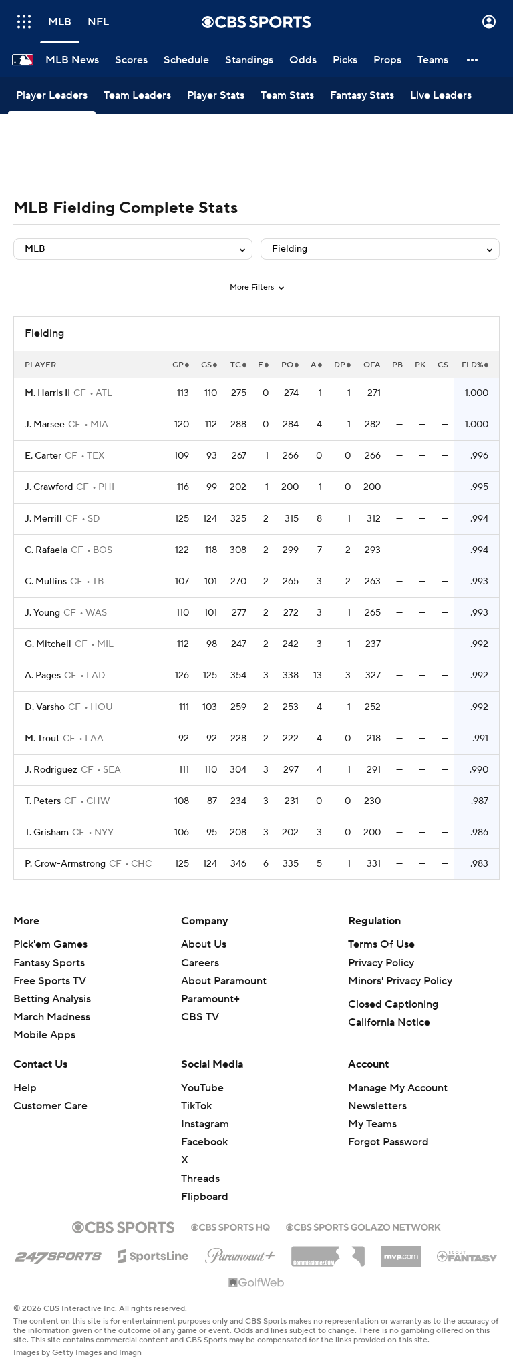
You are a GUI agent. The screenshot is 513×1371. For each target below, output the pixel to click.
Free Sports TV (49, 981)
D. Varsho (45, 707)
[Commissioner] (328, 1251)
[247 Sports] (58, 1254)
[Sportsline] (153, 1254)
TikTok (196, 1106)
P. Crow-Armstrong (65, 864)
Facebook (204, 1142)
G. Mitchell (48, 644)
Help (25, 1088)
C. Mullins (46, 582)
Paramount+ (210, 999)
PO (287, 365)
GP (178, 365)
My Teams (372, 1124)
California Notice (389, 1022)
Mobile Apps (44, 1035)
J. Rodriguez (51, 770)
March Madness (51, 1017)
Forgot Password (388, 1142)
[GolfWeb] (256, 1283)
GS (206, 365)
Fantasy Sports (49, 963)
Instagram (205, 1124)
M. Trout (42, 739)
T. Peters (43, 801)
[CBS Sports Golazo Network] (363, 1226)
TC (235, 365)
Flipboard (204, 1196)
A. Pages (43, 676)
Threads (200, 1178)
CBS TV (200, 1017)
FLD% (472, 365)
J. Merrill (43, 519)
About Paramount (224, 981)
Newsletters (377, 1106)
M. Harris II (47, 393)
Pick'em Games (50, 944)
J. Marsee (45, 425)
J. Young (42, 613)
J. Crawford (49, 487)
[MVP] (401, 1251)
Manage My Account (398, 1088)
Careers (200, 963)
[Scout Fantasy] (467, 1255)
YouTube (202, 1088)
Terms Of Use (381, 944)
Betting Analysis (52, 999)
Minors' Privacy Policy (400, 981)
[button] (24, 21)
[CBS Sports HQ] (230, 1226)
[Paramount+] (240, 1253)
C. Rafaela (46, 550)
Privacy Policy (381, 963)
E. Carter (43, 456)
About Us (203, 944)
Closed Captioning (393, 1004)
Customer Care (50, 1106)
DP (339, 365)
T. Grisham (47, 833)
